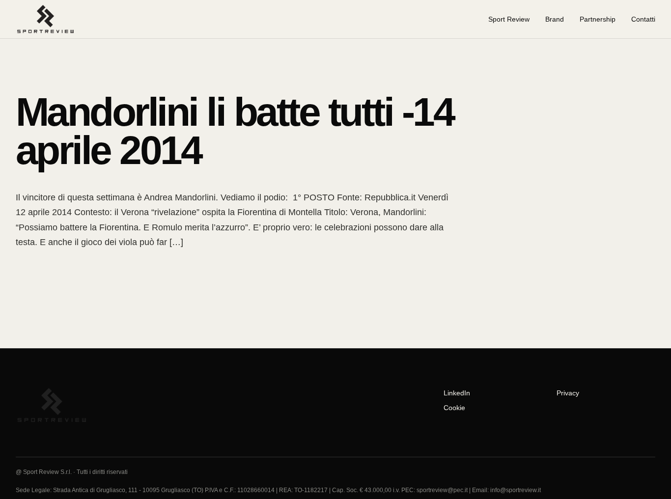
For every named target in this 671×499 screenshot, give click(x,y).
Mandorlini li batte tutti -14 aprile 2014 (234, 130)
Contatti (643, 19)
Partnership (597, 19)
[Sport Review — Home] (50, 19)
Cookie (454, 408)
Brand (554, 19)
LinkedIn (457, 393)
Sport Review (509, 19)
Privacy (568, 393)
